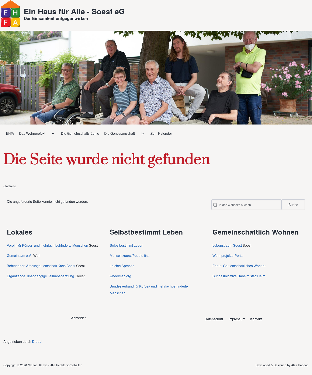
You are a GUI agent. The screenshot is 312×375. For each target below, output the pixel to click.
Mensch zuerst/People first (129, 255)
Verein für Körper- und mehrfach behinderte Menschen (47, 245)
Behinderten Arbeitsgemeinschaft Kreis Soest (41, 265)
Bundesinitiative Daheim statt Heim (238, 275)
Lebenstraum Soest (227, 245)
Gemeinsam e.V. (19, 255)
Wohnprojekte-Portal (227, 255)
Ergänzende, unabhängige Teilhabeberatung (41, 275)
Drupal (37, 341)
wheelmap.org (120, 275)
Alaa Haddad (300, 365)
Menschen (117, 293)
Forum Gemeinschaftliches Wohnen (239, 265)
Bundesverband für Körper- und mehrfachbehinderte (149, 286)
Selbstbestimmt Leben (126, 245)
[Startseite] (10, 13)
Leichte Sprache (122, 265)
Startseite (9, 186)
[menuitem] (10, 133)
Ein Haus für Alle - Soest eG (74, 11)
